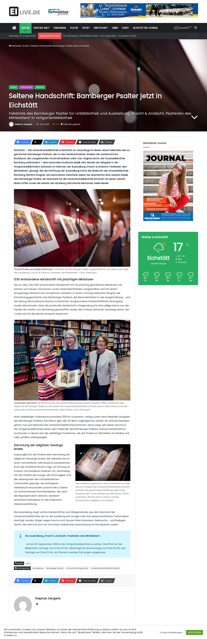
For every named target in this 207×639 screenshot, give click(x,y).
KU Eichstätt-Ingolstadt (77, 568)
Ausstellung (38, 568)
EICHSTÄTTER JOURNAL (145, 27)
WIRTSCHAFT (101, 27)
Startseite (16, 45)
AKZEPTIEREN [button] (194, 632)
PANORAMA (60, 27)
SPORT (86, 27)
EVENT (125, 27)
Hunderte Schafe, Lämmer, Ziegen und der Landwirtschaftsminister (98, 35)
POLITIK (74, 27)
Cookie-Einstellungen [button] (171, 632)
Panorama (26, 87)
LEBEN (115, 27)
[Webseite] (37, 604)
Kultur (26, 45)
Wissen (40, 87)
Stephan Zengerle (23, 124)
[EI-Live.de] (39, 11)
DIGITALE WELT (41, 27)
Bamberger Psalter (55, 568)
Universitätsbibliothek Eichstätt (105, 568)
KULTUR (25, 27)
